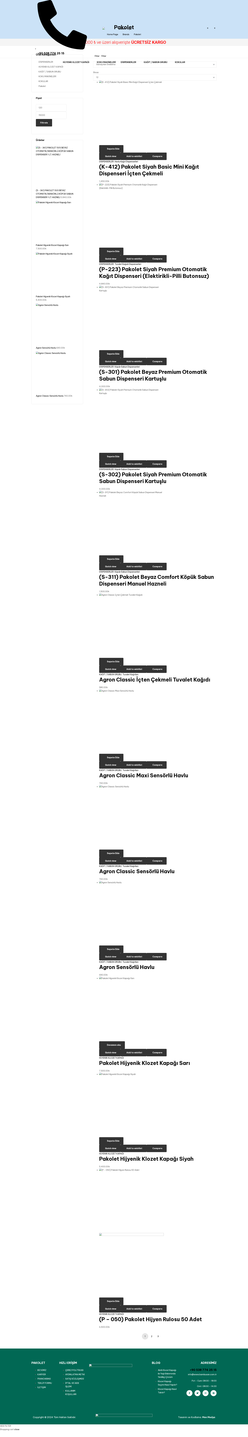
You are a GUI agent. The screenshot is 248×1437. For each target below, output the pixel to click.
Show (96, 72)
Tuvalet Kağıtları (130, 674)
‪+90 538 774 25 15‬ (203, 1370)
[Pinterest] (214, 1393)
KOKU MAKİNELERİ (47, 76)
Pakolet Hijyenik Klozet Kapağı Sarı (144, 1063)
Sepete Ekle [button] (113, 149)
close (16, 1429)
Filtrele (44, 122)
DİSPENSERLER (106, 161)
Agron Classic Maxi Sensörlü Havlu (143, 775)
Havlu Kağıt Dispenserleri (126, 161)
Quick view (110, 156)
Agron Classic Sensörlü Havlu (137, 871)
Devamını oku (114, 1045)
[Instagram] (206, 1393)
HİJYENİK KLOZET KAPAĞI (111, 1058)
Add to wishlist (134, 156)
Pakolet (42, 86)
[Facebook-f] (189, 1393)
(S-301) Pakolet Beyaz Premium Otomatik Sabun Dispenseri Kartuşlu (153, 375)
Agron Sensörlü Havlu (126, 967)
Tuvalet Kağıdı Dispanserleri (128, 264)
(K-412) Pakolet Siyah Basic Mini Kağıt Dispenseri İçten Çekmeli (149, 170)
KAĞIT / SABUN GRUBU (110, 674)
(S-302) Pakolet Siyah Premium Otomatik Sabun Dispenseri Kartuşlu (153, 477)
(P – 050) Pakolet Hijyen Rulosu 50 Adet (150, 1319)
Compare (157, 156)
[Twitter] (197, 1393)
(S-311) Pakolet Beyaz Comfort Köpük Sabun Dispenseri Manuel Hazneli (156, 580)
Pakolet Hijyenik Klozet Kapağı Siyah (146, 1159)
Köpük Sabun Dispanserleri (127, 366)
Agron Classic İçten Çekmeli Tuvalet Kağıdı (154, 679)
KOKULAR (43, 81)
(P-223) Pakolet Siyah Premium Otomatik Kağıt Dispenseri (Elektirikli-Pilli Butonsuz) (154, 272)
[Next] (164, 1336)
